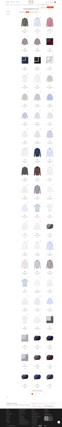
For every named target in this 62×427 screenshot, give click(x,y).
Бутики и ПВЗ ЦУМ (8, 414)
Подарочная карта (34, 414)
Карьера (7, 419)
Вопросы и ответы (21, 411)
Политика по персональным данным (24, 422)
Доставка (20, 414)
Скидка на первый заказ (22, 419)
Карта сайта (8, 422)
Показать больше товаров (37, 390)
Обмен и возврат (21, 416)
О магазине (8, 411)
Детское (8, 14)
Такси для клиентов (34, 422)
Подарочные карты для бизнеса (36, 416)
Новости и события (9, 413)
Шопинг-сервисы (34, 411)
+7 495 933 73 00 (46, 411)
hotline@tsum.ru (46, 413)
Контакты (7, 416)
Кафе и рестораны (34, 419)
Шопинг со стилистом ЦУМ (35, 413)
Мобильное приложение (22, 413)
